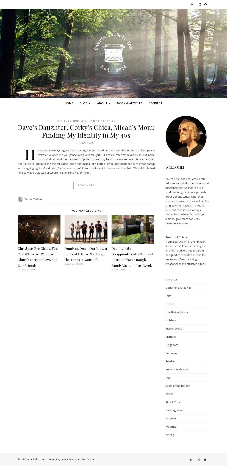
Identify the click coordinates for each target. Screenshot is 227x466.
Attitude (64, 120)
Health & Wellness (176, 312)
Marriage (170, 336)
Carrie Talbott (33, 199)
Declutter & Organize (178, 287)
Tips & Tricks (173, 402)
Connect (155, 103)
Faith (168, 296)
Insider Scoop (173, 328)
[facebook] (205, 4)
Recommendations (176, 369)
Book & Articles (129, 103)
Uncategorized (174, 410)
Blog (84, 103)
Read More (86, 185)
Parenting (97, 120)
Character (171, 279)
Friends (170, 304)
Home (69, 103)
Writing (169, 434)
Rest (168, 377)
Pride (111, 120)
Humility (80, 120)
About (102, 103)
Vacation (170, 418)
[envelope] (192, 4)
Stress (169, 394)
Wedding (170, 426)
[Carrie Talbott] (113, 53)
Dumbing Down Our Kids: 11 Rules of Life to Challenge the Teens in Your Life (86, 254)
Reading (170, 361)
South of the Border (177, 385)
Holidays (170, 320)
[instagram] (200, 4)
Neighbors (171, 345)
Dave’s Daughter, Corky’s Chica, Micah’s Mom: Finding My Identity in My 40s (86, 131)
